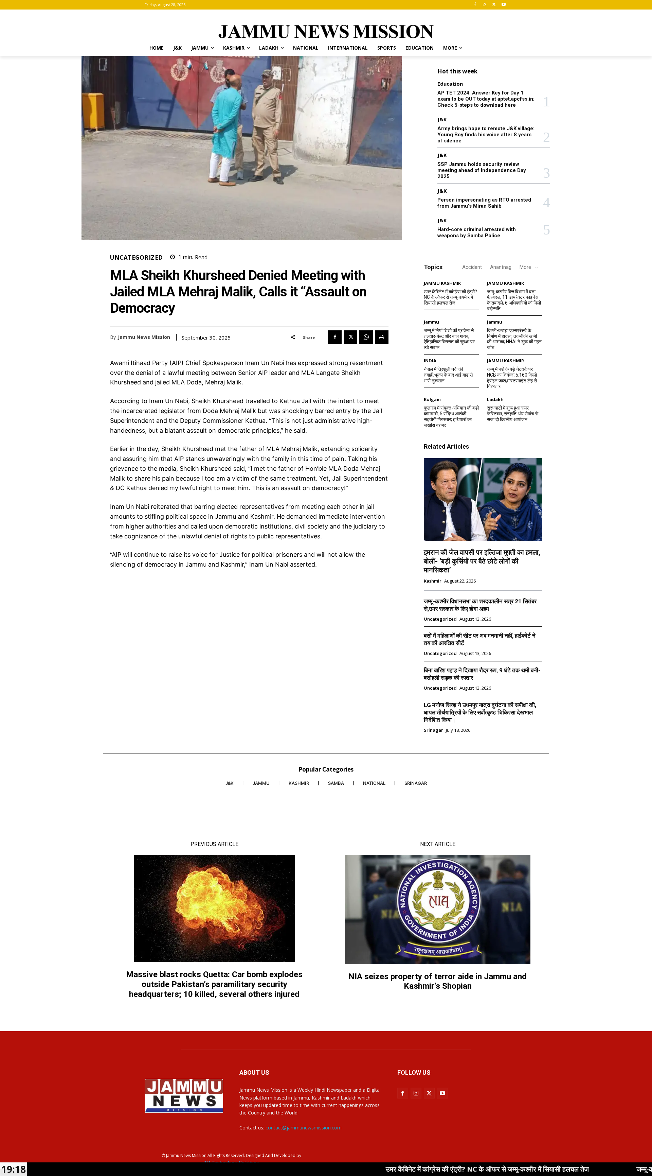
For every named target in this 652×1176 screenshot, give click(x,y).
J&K (442, 119)
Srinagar (433, 730)
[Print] (381, 337)
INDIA (430, 361)
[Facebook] (475, 5)
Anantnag (500, 267)
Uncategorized (136, 257)
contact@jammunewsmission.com (304, 1127)
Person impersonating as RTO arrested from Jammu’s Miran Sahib (484, 203)
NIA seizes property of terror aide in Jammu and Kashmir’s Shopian (437, 981)
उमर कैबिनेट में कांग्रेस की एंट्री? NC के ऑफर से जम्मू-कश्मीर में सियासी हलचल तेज (450, 297)
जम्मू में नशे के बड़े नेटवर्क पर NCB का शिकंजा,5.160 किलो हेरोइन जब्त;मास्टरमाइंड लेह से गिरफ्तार (512, 377)
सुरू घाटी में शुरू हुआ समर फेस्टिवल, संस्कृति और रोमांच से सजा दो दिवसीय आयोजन (512, 413)
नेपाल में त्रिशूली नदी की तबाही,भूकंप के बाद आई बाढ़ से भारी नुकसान (448, 374)
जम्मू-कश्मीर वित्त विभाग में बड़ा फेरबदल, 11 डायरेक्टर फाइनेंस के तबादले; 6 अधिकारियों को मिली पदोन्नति (514, 300)
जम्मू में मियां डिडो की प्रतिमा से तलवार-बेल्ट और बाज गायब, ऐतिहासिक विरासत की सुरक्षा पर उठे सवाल (449, 339)
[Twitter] (494, 5)
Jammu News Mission (144, 337)
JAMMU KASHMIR (442, 283)
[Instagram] (485, 5)
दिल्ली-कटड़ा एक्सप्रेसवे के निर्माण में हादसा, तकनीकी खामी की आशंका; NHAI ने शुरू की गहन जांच (514, 339)
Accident (472, 267)
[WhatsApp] (366, 337)
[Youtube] (503, 5)
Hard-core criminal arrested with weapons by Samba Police (476, 232)
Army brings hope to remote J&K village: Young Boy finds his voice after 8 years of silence (486, 134)
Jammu (431, 322)
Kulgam (432, 399)
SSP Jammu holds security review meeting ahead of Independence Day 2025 (481, 170)
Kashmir (432, 581)
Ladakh (495, 399)
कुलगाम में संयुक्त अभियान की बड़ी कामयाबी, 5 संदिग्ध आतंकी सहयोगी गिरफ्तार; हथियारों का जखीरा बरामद (451, 416)
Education (450, 83)
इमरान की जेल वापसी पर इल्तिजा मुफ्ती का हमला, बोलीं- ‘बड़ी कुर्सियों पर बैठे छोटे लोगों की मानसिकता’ (482, 561)
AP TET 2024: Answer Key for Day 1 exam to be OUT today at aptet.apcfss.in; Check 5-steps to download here (486, 99)
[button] (499, 48)
